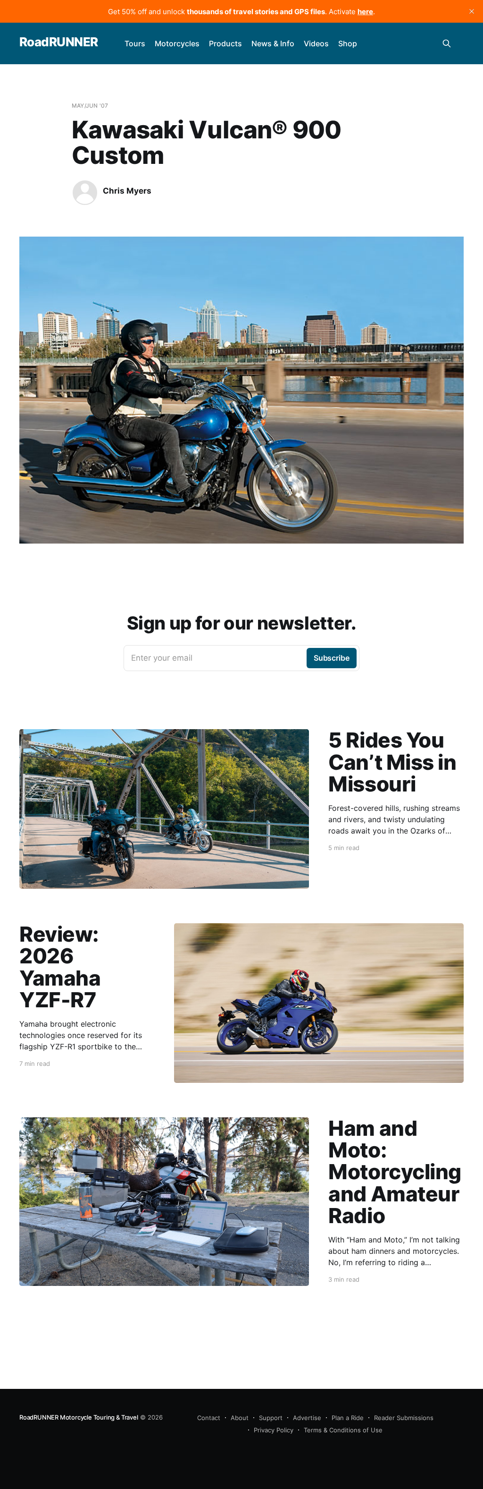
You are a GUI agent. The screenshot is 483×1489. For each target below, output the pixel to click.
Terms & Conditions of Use (343, 1430)
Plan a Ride (348, 1417)
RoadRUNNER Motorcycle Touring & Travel (78, 1417)
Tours (135, 43)
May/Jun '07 (90, 105)
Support (271, 1417)
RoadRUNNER (58, 42)
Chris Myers (127, 191)
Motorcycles (177, 43)
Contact (208, 1417)
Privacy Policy (273, 1430)
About (240, 1417)
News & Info (272, 43)
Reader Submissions (403, 1417)
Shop (347, 43)
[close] (471, 11)
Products (225, 43)
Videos (316, 43)
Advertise (307, 1417)
